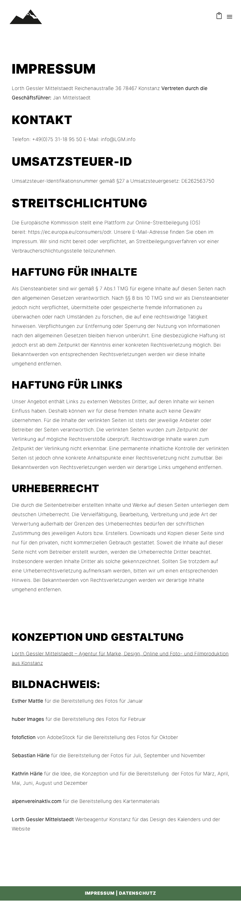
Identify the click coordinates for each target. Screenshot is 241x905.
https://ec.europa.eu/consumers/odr (69, 232)
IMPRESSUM (100, 893)
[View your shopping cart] (219, 17)
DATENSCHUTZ (137, 893)
